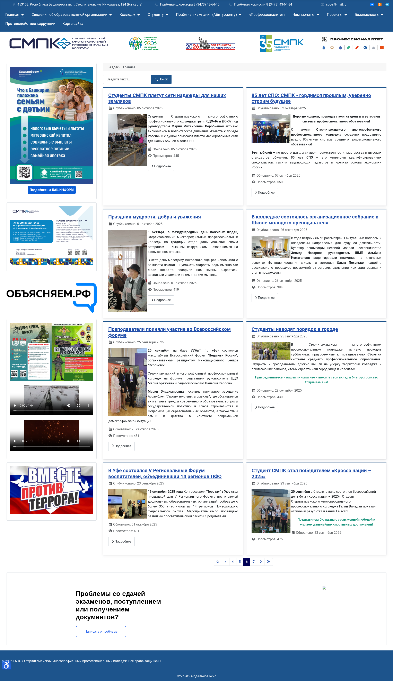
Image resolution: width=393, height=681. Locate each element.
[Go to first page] (218, 562)
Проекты (334, 15)
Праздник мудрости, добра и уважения (154, 217)
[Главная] (21, 14)
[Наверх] (386, 673)
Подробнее (162, 166)
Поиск (163, 79)
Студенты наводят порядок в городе (295, 329)
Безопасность (367, 15)
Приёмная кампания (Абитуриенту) (206, 15)
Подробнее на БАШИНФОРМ (52, 190)
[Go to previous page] (225, 562)
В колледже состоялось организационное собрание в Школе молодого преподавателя (315, 220)
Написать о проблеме (101, 631)
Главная (12, 15)
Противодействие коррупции (30, 24)
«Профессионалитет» (267, 15)
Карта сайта (72, 24)
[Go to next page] (260, 562)
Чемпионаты (303, 15)
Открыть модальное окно (196, 676)
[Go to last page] (268, 562)
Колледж (127, 15)
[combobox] (127, 79)
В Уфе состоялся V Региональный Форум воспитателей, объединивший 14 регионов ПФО (165, 473)
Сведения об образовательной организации (69, 15)
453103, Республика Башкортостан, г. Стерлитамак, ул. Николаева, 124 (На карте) (79, 4)
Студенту (156, 15)
